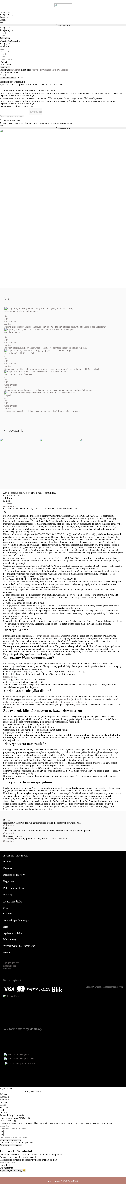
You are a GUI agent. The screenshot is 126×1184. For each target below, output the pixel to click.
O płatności (8, 833)
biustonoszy (21, 671)
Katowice (4, 1099)
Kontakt (7, 952)
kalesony (82, 702)
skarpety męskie (62, 699)
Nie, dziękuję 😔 (18, 1170)
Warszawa (4, 1097)
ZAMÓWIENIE (24, 1118)
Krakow (3, 1105)
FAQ (6, 907)
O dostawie (8, 825)
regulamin (15, 70)
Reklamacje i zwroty (14, 874)
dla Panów (15, 495)
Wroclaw (4, 1107)
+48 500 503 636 (11, 963)
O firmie (7, 913)
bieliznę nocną (10, 677)
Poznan (3, 1102)
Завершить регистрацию (12, 116)
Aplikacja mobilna (12, 933)
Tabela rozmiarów (12, 901)
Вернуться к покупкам (11, 1145)
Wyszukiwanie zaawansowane (19, 945)
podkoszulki (8, 702)
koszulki (115, 699)
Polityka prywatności (14, 888)
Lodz (2, 1110)
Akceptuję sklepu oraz (34, 70)
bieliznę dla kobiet (51, 636)
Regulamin (9, 881)
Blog (5, 926)
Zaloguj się (5, 38)
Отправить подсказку (10, 1140)
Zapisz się (5, 1170)
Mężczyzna (6, 64)
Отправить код (63, 25)
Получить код (35, 112)
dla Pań (6, 495)
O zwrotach (8, 841)
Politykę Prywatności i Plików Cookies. (50, 70)
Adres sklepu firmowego (16, 920)
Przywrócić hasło (8, 78)
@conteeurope (10, 506)
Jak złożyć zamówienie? (15, 855)
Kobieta (4, 62)
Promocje (8, 894)
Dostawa (7, 868)
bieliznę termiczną (61, 702)
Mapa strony (9, 939)
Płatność (7, 861)
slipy (31, 702)
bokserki (24, 702)
